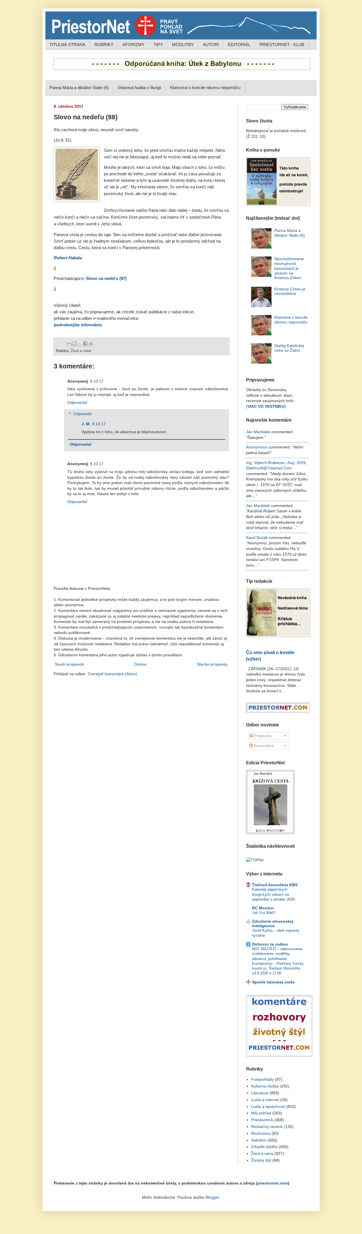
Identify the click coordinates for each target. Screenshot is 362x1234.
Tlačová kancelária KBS (275, 885)
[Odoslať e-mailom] (69, 343)
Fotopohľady (262, 1079)
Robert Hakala (68, 258)
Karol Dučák (257, 537)
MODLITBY (183, 44)
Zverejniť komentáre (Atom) (112, 674)
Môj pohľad (261, 1113)
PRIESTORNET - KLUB (281, 44)
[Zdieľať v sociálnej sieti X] (80, 343)
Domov (140, 664)
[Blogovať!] (74, 343)
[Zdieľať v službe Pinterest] (91, 343)
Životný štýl (261, 1160)
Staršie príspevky (212, 664)
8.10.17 (97, 381)
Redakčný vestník (267, 1126)
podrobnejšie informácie (78, 325)
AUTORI (211, 44)
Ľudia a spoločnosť (268, 1106)
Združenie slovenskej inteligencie (272, 923)
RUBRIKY (103, 44)
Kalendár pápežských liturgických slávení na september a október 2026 (273, 894)
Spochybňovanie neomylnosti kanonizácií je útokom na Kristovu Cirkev (289, 268)
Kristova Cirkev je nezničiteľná (289, 291)
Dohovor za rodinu (270, 944)
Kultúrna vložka (265, 1086)
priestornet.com (272, 1183)
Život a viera (81, 351)
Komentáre (263, 745)
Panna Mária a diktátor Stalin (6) (79, 87)
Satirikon (259, 1140)
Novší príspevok (69, 664)
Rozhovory (260, 1133)
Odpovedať (77, 402)
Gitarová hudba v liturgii (139, 87)
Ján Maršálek (258, 432)
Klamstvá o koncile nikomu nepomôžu (205, 87)
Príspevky (262, 736)
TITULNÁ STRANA (67, 44)
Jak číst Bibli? (263, 913)
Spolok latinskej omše (273, 982)
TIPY (158, 44)
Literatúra (259, 1093)
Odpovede (82, 414)
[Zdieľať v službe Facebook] (85, 343)
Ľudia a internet (265, 1099)
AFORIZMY (133, 44)
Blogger (212, 1197)
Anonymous (256, 447)
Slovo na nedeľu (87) (106, 278)
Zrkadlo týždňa (264, 1146)
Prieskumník (262, 1119)
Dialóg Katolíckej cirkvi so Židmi (289, 348)
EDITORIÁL (239, 44)
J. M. (85, 424)
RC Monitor (263, 908)
